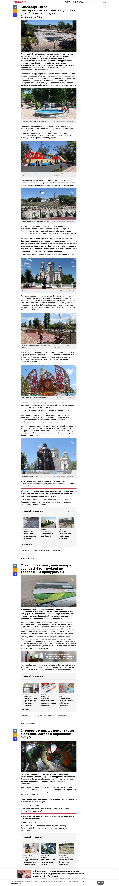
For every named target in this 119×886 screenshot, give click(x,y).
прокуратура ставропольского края (44, 715)
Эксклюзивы (94, 2)
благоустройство (27, 554)
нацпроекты (56, 550)
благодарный (25, 550)
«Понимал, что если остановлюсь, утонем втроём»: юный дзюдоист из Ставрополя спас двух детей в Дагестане (58, 873)
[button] (24, 874)
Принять (100, 882)
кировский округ (62, 715)
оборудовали (52, 828)
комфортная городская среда (41, 550)
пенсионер (25, 719)
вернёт (36, 667)
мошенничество (26, 715)
